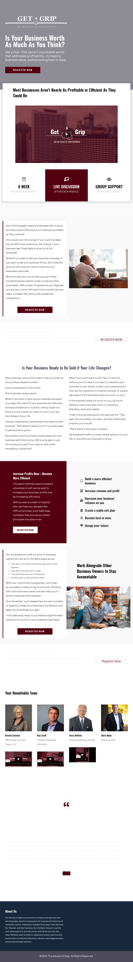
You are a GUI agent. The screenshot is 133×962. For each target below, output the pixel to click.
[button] (22, 70)
